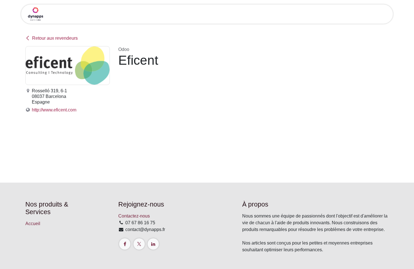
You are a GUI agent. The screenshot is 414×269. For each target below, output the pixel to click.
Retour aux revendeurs (55, 38)
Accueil (32, 223)
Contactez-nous (134, 216)
